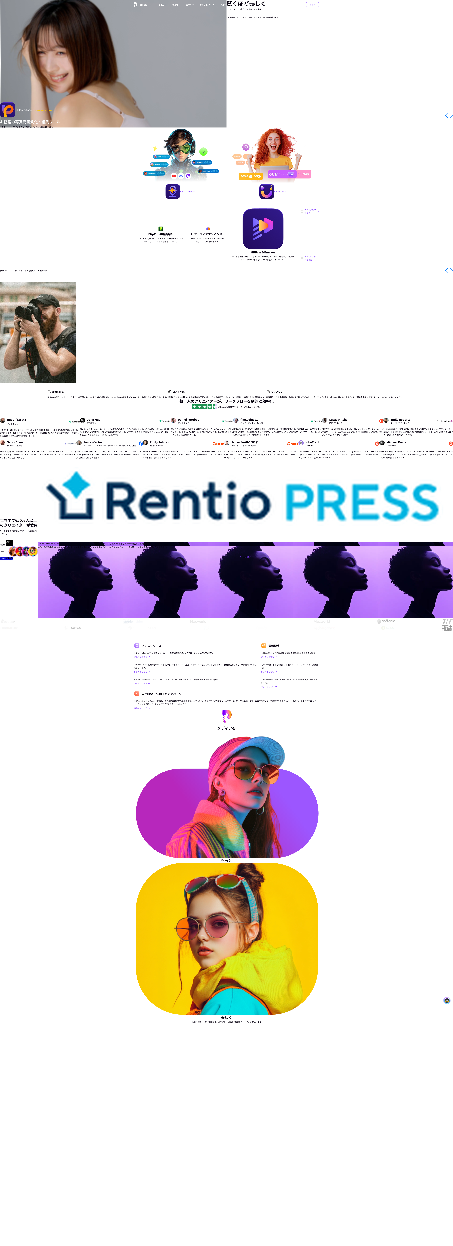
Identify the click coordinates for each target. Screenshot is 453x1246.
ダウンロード (252, 4)
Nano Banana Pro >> (43, 110)
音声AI (189, 4)
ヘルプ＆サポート (228, 4)
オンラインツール (207, 4)
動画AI (161, 4)
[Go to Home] (140, 4)
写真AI (175, 4)
